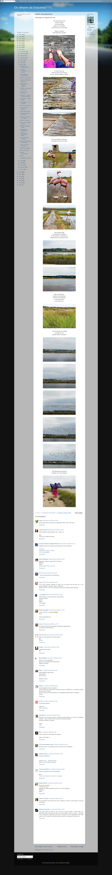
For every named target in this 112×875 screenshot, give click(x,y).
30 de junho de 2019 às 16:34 (54, 594)
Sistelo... (22, 155)
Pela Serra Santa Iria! (25, 105)
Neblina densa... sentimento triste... (48, 760)
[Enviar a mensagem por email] (75, 513)
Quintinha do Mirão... (25, 148)
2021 (20, 45)
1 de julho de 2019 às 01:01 (50, 670)
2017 (20, 174)
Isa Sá (40, 701)
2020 (20, 47)
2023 (20, 40)
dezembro (23, 51)
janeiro (22, 169)
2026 (20, 34)
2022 (20, 43)
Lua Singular (42, 594)
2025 (20, 36)
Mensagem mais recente (44, 846)
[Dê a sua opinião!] (77, 513)
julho (21, 62)
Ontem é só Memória (44, 776)
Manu (40, 670)
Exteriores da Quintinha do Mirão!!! (24, 134)
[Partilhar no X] (78, 513)
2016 (20, 176)
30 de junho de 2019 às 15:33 (50, 582)
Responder (42, 525)
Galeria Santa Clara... (25, 111)
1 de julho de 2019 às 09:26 (50, 685)
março (22, 165)
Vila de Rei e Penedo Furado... (25, 123)
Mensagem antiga (77, 846)
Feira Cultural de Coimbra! (24, 138)
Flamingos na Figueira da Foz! (25, 66)
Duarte (41, 685)
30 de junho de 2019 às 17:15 (56, 610)
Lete (40, 582)
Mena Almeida (43, 658)
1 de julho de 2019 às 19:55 (54, 783)
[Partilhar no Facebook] (80, 513)
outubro (22, 55)
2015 (20, 178)
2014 (20, 180)
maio (21, 160)
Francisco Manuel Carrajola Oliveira (49, 543)
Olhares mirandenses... (24, 153)
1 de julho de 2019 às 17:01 (60, 744)
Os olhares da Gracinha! (30, 7)
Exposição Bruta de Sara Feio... (25, 114)
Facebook (53, 776)
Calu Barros (42, 715)
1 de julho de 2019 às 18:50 (57, 769)
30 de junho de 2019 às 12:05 (56, 529)
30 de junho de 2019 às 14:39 (56, 559)
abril (21, 162)
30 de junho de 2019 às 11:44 (50, 520)
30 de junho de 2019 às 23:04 (51, 647)
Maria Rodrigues (43, 559)
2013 (20, 182)
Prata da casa (43, 634)
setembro (22, 57)
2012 (20, 185)
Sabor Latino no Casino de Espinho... (24, 85)
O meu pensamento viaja (46, 744)
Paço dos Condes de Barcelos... (25, 80)
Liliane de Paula (43, 798)
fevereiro (22, 167)
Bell (40, 732)
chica (40, 520)
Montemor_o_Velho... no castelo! (25, 117)
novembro (23, 53)
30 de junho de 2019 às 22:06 (55, 634)
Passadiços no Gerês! (25, 158)
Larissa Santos (43, 529)
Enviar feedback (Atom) (48, 850)
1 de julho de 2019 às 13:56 (50, 701)
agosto (22, 60)
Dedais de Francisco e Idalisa (46, 550)
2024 (20, 38)
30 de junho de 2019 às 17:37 (50, 624)
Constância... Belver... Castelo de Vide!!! (25, 96)
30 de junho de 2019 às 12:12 (67, 543)
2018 (20, 172)
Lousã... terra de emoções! (24, 145)
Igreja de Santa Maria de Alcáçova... (25, 142)
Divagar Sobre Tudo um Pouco (47, 566)
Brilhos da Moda (43, 708)
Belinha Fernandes (44, 809)
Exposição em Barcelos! (23, 92)
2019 (20, 49)
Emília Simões (43, 783)
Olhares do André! (24, 150)
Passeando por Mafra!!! (24, 108)
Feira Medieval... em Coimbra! (25, 103)
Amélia (41, 647)
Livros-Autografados (44, 552)
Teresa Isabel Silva (44, 769)
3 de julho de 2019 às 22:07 (57, 809)
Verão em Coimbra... (25, 120)
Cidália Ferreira (43, 753)
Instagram (59, 776)
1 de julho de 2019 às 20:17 (56, 798)
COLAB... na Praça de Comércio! (25, 89)
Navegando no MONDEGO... (24, 130)
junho (21, 64)
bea (40, 573)
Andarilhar (41, 549)
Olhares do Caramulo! (25, 77)
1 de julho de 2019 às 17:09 (55, 753)
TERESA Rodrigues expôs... (25, 126)
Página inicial (61, 846)
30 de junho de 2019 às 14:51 (49, 573)
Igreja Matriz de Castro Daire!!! (24, 75)
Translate (29, 858)
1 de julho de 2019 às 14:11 (53, 715)
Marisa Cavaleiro (43, 610)
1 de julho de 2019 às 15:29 (49, 732)
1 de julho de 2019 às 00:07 (54, 658)
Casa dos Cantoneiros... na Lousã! (25, 71)
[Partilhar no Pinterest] (81, 513)
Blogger (68, 862)
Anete (40, 624)
